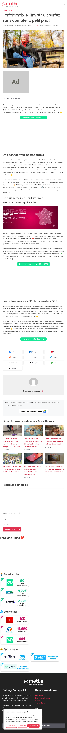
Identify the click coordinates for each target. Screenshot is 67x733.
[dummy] (16, 92)
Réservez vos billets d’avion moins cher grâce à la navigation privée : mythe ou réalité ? (33, 443)
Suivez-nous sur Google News (31, 411)
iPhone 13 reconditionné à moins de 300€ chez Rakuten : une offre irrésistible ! (32, 470)
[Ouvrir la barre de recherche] (59, 4)
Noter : (5, 513)
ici (8, 708)
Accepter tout (34, 725)
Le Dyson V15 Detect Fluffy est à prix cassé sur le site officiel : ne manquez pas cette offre (11, 443)
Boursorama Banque (42, 698)
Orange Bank (40, 703)
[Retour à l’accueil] (10, 4)
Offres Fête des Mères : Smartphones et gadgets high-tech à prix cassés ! (54, 441)
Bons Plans (8, 10)
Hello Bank (39, 695)
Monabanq (39, 700)
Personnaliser (11, 725)
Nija (42, 391)
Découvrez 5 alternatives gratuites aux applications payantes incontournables (54, 469)
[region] (22, 719)
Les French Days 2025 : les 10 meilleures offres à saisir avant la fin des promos (12, 469)
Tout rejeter (22, 725)
